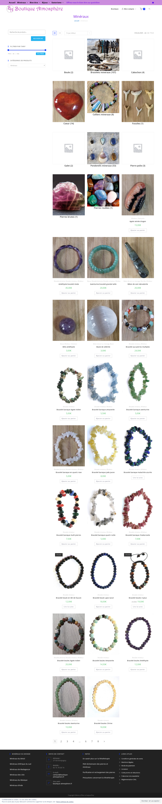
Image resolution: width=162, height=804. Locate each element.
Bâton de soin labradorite (138, 284)
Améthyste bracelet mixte (69, 284)
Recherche (38, 39)
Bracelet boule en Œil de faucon (68, 598)
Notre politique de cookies (65, 802)
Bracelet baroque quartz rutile (103, 535)
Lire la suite (138, 478)
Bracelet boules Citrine (103, 723)
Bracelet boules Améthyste (137, 660)
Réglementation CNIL (129, 779)
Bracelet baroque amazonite (103, 409)
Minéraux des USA (17, 775)
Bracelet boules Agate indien (68, 660)
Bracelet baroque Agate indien (69, 409)
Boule (62, 344)
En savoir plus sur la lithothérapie (96, 758)
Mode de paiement (128, 766)
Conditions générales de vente (132, 759)
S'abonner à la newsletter (130, 776)
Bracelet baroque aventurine (137, 409)
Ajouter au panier (138, 230)
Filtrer (40, 54)
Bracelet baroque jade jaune (103, 472)
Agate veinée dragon (138, 221)
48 (148, 33)
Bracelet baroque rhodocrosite (138, 535)
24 (145, 33)
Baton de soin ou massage (132, 281)
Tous (152, 33)
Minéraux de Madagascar (20, 769)
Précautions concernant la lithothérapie (98, 778)
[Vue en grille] (55, 33)
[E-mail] (152, 2)
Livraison (124, 769)
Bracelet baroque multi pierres (68, 535)
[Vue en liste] (60, 33)
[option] (69, 696)
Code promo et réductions (130, 773)
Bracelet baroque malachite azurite (138, 472)
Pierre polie (141, 218)
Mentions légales (127, 762)
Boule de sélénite (103, 347)
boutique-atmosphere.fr (62, 783)
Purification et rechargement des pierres (99, 772)
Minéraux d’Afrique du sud (20, 764)
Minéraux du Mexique (18, 780)
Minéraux (21, 2)
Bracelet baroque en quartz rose (69, 472)
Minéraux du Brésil (17, 758)
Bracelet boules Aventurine (68, 723)
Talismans (74, 344)
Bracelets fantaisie (59, 281)
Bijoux (45, 2)
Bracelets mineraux (71, 281)
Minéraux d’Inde (16, 785)
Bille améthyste (69, 347)
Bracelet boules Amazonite (103, 660)
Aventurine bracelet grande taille (103, 284)
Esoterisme (57, 2)
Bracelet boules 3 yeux (138, 598)
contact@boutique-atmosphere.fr (60, 776)
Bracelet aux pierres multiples (138, 347)
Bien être (34, 2)
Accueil (12, 2)
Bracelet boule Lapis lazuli (103, 598)
